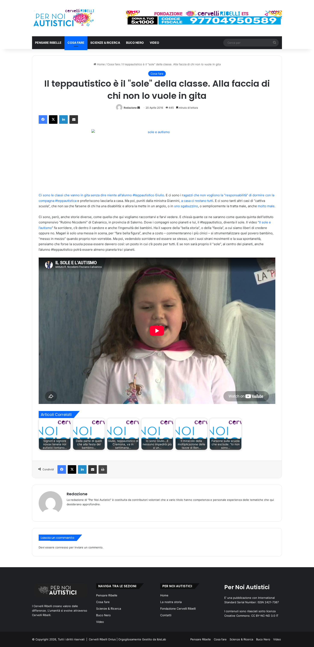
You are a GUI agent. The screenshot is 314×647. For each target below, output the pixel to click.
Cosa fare (75, 42)
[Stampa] (102, 469)
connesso (61, 547)
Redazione (130, 107)
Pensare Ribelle (48, 42)
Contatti (165, 615)
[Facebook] (43, 119)
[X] (53, 119)
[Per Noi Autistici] (63, 18)
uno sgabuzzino (185, 206)
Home (100, 64)
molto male (266, 206)
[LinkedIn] (63, 119)
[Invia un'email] (138, 107)
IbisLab (161, 639)
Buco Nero (135, 42)
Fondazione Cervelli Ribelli (178, 608)
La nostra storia (171, 602)
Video (154, 42)
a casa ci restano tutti (197, 201)
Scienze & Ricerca (105, 42)
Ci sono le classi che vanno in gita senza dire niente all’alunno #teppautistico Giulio (101, 195)
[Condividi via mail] (73, 119)
